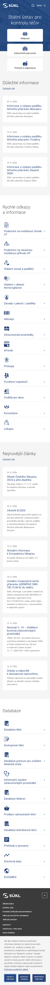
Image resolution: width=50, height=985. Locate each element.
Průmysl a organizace (25, 68)
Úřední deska (8, 904)
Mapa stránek (9, 933)
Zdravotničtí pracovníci (25, 53)
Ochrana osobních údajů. (16, 969)
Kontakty (7, 925)
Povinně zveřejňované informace (17, 912)
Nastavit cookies (24, 978)
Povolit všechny (10, 978)
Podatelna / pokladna (12, 929)
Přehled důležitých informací (16, 916)
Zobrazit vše (9, 88)
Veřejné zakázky (10, 920)
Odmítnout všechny (39, 978)
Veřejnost (25, 38)
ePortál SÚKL (8, 908)
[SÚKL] (11, 5)
